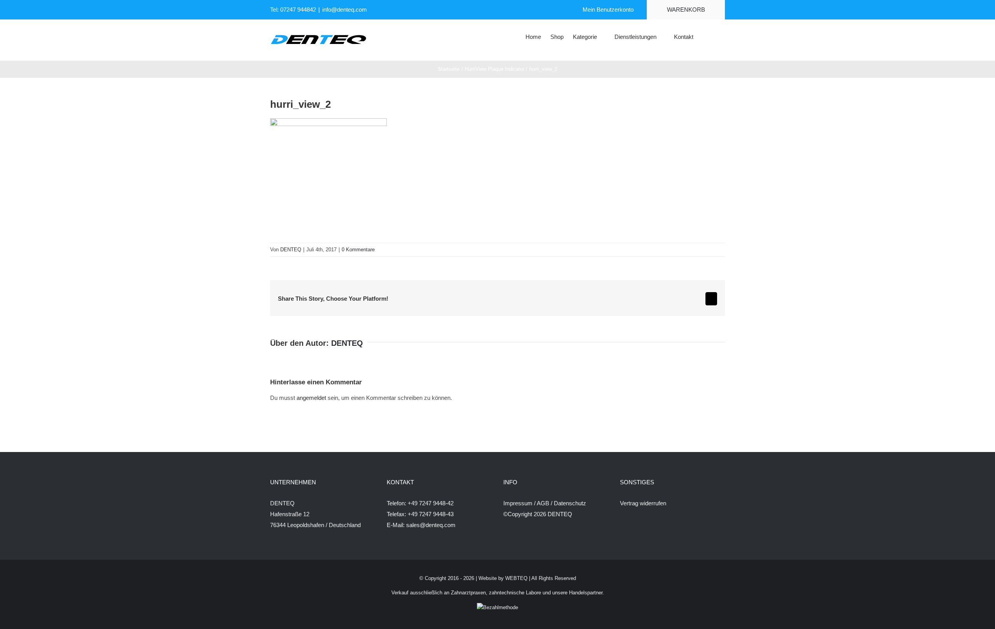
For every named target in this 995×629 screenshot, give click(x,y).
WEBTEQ (516, 578)
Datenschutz (570, 503)
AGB (543, 503)
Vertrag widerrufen (643, 503)
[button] (713, 36)
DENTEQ (290, 249)
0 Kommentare (358, 249)
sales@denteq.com (431, 525)
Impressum (517, 503)
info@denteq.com (344, 9)
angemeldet (311, 397)
